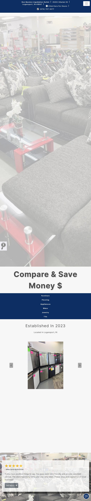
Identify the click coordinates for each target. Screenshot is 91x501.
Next (80, 365)
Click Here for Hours (57, 6)
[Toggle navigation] (86, 3)
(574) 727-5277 (46, 9)
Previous (11, 365)
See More (11, 485)
